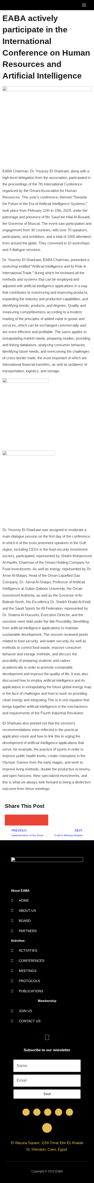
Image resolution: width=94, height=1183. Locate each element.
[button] (10, 820)
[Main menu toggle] (84, 5)
